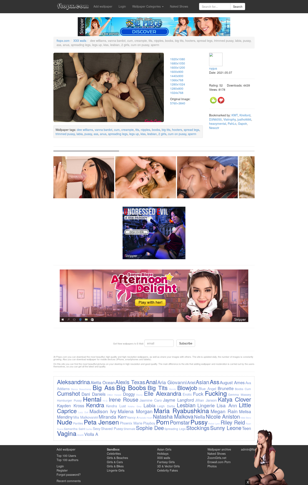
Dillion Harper (114, 394)
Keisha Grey (134, 406)
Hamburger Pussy (69, 400)
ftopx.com (63, 40)
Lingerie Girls (115, 470)
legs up (134, 134)
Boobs (239, 389)
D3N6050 (215, 119)
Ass (214, 381)
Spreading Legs (175, 429)
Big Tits (158, 387)
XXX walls (79, 40)
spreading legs (118, 134)
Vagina (66, 433)
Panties (78, 423)
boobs (156, 129)
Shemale (129, 429)
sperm (192, 134)
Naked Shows (179, 6)
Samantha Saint (74, 429)
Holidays (162, 453)
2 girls (162, 134)
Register (62, 470)
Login (122, 6)
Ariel (191, 382)
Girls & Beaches (117, 458)
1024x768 (176, 93)
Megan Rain (224, 411)
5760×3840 (177, 103)
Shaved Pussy (112, 428)
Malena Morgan (135, 411)
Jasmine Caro (151, 400)
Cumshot (68, 393)
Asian (202, 382)
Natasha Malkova (173, 416)
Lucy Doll (83, 412)
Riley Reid (233, 422)
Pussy (199, 421)
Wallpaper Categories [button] (147, 6)
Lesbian (186, 405)
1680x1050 (177, 63)
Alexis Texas (130, 382)
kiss (143, 134)
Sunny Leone (225, 427)
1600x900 (176, 72)
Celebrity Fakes (167, 470)
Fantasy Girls (166, 462)
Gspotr (242, 123)
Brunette (226, 388)
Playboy (149, 423)
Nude (64, 421)
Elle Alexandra (162, 393)
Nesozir (214, 128)
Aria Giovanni (171, 382)
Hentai (92, 399)
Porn (162, 421)
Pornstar (180, 422)
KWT (235, 115)
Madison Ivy (102, 411)
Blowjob (187, 387)
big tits (166, 129)
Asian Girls (164, 449)
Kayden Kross (70, 405)
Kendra (95, 405)
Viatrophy (229, 119)
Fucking (216, 393)
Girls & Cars (115, 462)
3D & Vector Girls (168, 466)
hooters (177, 129)
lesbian (152, 134)
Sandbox (113, 449)
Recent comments (69, 481)
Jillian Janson (206, 400)
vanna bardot (103, 129)
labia (79, 134)
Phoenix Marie (131, 423)
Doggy (129, 394)
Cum (248, 389)
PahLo (232, 123)
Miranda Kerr (113, 416)
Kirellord (244, 115)
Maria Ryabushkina (181, 410)
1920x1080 (177, 59)
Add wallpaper (102, 6)
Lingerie (206, 405)
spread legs (191, 129)
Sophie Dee (150, 427)
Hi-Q (105, 400)
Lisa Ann (227, 405)
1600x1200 (177, 67)
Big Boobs (131, 387)
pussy (88, 134)
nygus (213, 68)
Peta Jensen (101, 421)
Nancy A (132, 417)
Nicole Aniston (223, 416)
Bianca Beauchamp (81, 389)
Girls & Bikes (115, 466)
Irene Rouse (123, 399)
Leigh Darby (166, 406)
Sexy (96, 428)
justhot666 (244, 119)
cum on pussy (177, 134)
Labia (149, 405)
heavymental (217, 123)
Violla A (91, 434)
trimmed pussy (65, 134)
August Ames (232, 382)
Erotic (187, 394)
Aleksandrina (73, 381)
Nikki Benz (246, 417)
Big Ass (104, 387)
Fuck (198, 393)
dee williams (85, 129)
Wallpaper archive (219, 449)
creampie (127, 129)
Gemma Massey (239, 394)
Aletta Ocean (103, 382)
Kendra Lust (116, 405)
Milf (95, 417)
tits (137, 129)
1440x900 (176, 76)
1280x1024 (177, 84)
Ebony (139, 394)
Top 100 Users (66, 455)
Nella (199, 416)
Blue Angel (207, 388)
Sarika (89, 429)
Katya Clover (234, 399)
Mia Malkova (83, 417)
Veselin (80, 434)
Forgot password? (69, 474)
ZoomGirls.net (216, 458)
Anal (151, 381)
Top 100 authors (67, 460)
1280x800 (176, 88)
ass (96, 134)
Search (237, 6)
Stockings (198, 427)
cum (117, 129)
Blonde (172, 389)
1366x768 (176, 80)
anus (103, 134)
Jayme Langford (178, 400)
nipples (145, 129)
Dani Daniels (94, 394)
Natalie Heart (146, 417)
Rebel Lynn (214, 423)
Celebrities (114, 453)
